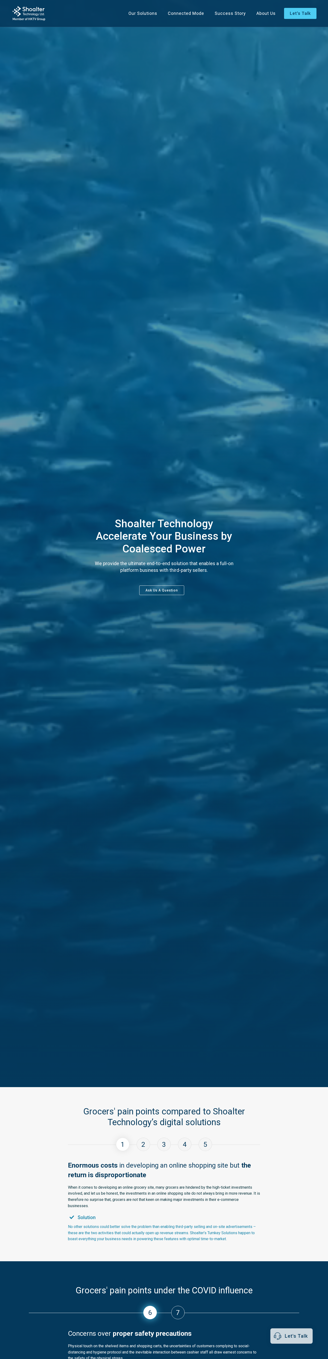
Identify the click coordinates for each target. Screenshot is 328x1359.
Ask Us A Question (162, 590)
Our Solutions (142, 13)
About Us (266, 13)
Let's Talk (300, 13)
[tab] (122, 1144)
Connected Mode (186, 13)
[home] (29, 13)
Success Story (230, 13)
